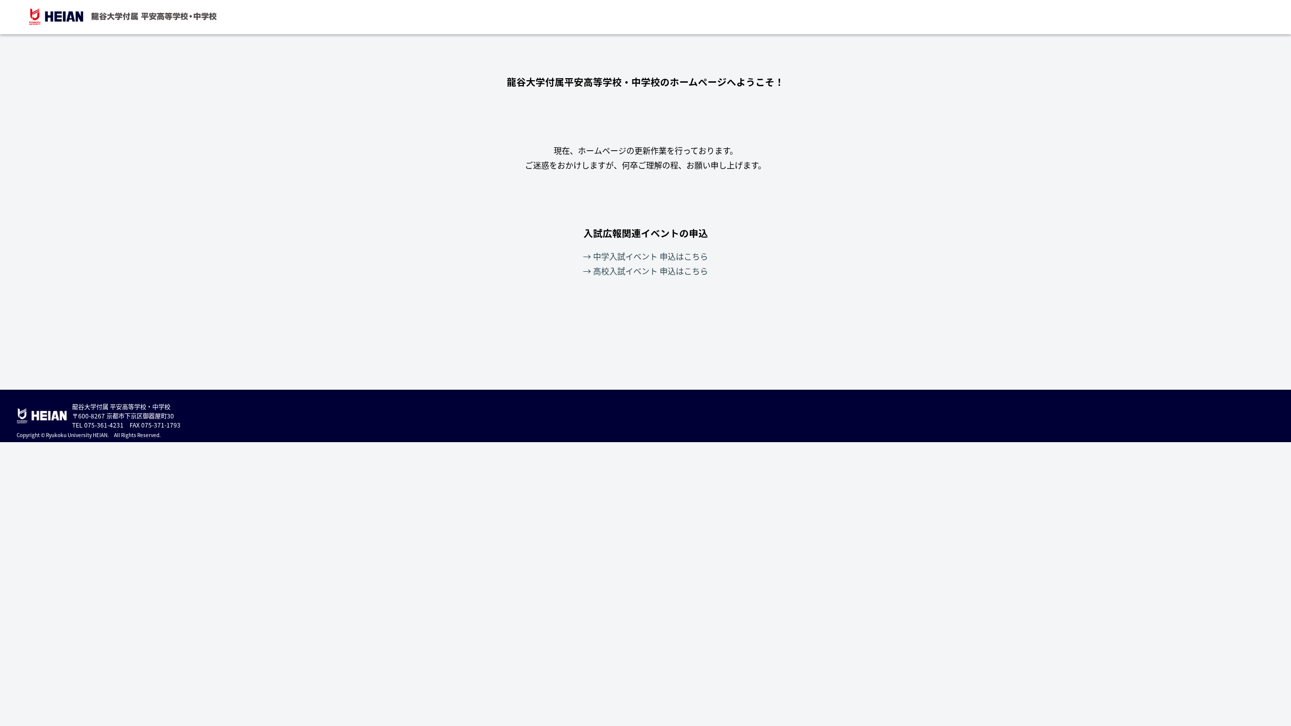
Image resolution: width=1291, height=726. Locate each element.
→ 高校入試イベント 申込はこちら (645, 271)
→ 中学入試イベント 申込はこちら (645, 256)
